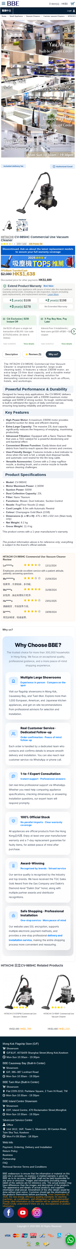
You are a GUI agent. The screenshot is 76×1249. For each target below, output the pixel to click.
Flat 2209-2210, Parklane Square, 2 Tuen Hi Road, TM (37, 1091)
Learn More (53, 294)
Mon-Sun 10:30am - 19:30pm (23, 1057)
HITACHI (7, 237)
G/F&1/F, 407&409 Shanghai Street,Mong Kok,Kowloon (37, 1052)
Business (8, 1155)
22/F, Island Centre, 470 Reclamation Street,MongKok (36, 1110)
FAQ (5, 1162)
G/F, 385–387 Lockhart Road (22, 1072)
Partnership (9, 1158)
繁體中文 (6, 10)
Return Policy (10, 1151)
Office (10, 1124)
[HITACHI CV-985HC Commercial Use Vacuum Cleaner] (38, 190)
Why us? (53, 354)
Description (11, 354)
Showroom (13, 1048)
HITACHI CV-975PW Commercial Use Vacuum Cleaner (20, 1015)
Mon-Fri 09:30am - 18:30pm (22, 1136)
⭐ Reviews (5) (33, 354)
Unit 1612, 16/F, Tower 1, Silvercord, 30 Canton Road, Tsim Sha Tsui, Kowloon (35, 1131)
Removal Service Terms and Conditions (25, 1166)
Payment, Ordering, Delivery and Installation (27, 1147)
